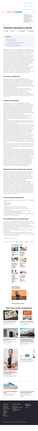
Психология (5, 407)
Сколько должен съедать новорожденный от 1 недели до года (15, 279)
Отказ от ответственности (18, 407)
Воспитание (5, 406)
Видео (4, 414)
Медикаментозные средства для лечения (15, 42)
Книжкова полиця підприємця (27, 321)
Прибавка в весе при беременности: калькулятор (19, 298)
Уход (4, 413)
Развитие (5, 412)
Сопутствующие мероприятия (12, 44)
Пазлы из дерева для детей (9, 321)
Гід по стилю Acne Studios (26, 359)
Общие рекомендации (11, 40)
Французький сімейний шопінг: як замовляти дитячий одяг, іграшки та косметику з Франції (27, 340)
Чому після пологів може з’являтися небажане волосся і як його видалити (10, 372)
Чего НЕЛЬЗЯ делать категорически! (14, 45)
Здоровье (5, 410)
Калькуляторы (6, 415)
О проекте (15, 410)
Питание (5, 411)
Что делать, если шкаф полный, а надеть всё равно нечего (27, 392)
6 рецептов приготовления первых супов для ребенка (15, 265)
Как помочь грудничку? (11, 39)
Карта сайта (15, 406)
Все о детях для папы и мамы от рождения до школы (28, 7)
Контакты (27, 407)
